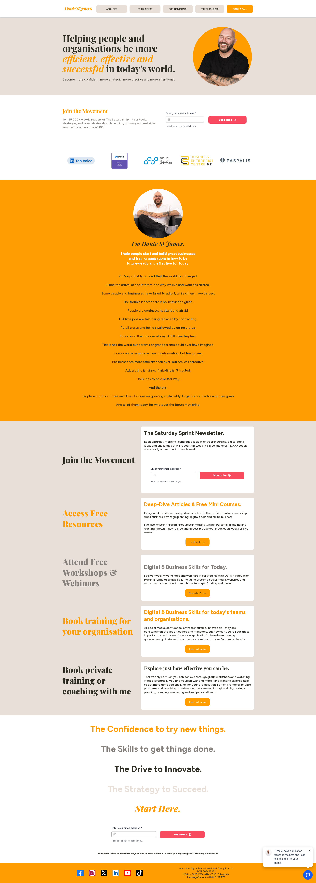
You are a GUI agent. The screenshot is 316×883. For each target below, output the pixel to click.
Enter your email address (181, 113)
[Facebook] (80, 873)
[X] (104, 873)
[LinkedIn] (116, 873)
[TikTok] (139, 873)
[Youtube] (128, 873)
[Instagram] (92, 873)
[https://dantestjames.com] (78, 9)
